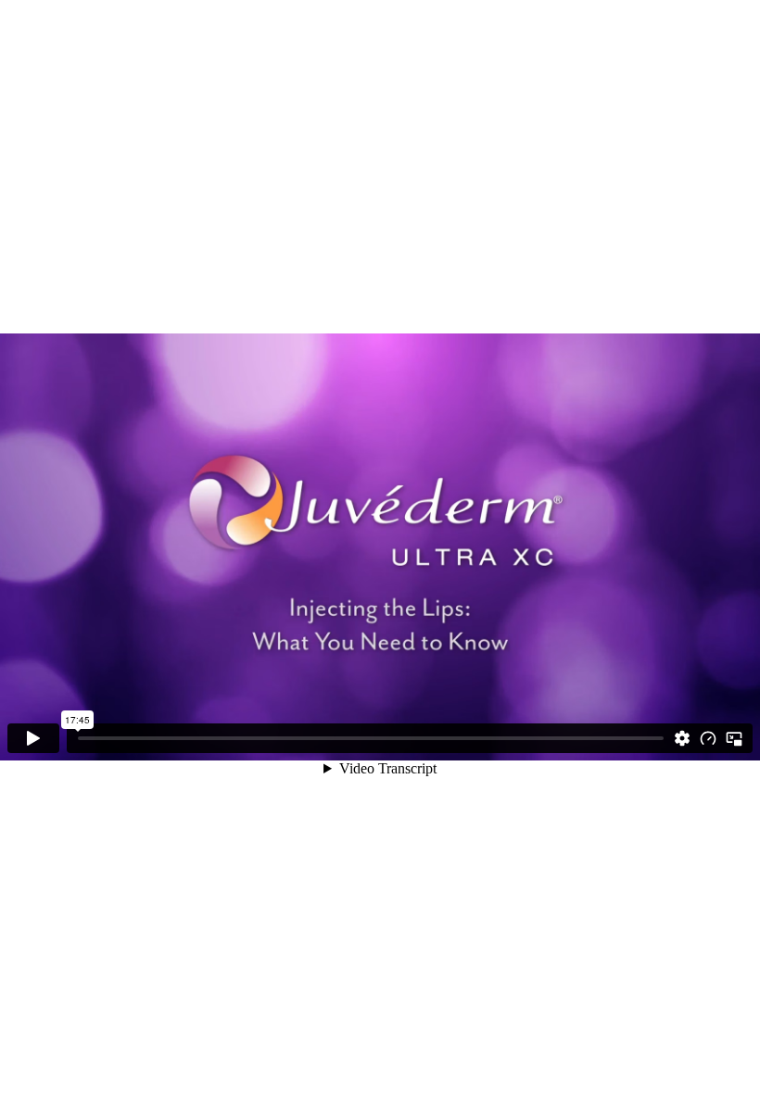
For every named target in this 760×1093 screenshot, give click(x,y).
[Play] (33, 738)
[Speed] (708, 738)
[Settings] (682, 738)
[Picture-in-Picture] (734, 738)
